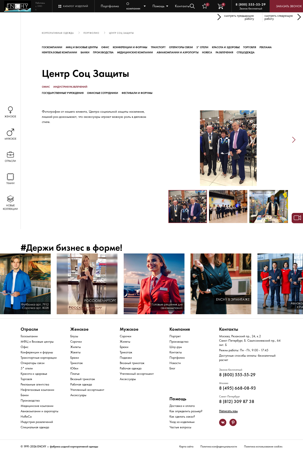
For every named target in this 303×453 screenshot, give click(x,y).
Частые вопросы (180, 427)
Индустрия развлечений (70, 87)
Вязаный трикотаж (82, 379)
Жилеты (75, 347)
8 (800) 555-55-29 (251, 4)
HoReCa (207, 52)
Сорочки (76, 341)
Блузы (74, 336)
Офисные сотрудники (102, 93)
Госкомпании (52, 47)
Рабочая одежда (81, 384)
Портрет (175, 336)
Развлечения (224, 52)
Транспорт (158, 47)
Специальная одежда (35, 427)
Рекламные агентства (35, 384)
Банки (85, 52)
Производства (103, 52)
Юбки (74, 368)
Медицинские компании (135, 52)
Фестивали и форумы (137, 93)
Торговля (249, 47)
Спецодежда (246, 52)
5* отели (202, 47)
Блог (172, 368)
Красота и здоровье (226, 47)
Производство (178, 341)
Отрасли (29, 329)
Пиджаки (126, 357)
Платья (75, 373)
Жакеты (75, 352)
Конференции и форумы (130, 47)
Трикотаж (76, 363)
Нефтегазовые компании (59, 52)
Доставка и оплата (182, 406)
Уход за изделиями (182, 422)
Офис (105, 47)
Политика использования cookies (263, 446)
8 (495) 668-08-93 (237, 388)
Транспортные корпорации (39, 357)
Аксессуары (78, 395)
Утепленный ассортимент (87, 390)
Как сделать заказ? (182, 416)
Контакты (182, 6)
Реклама (266, 47)
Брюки (74, 357)
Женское (79, 329)
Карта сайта (186, 446)
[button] (162, 140)
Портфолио (110, 6)
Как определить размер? (185, 411)
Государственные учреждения (62, 93)
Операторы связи (181, 47)
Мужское (129, 329)
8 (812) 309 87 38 (236, 401)
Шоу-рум (175, 347)
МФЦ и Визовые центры (82, 47)
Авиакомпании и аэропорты (177, 52)
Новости (175, 363)
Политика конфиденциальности (218, 446)
